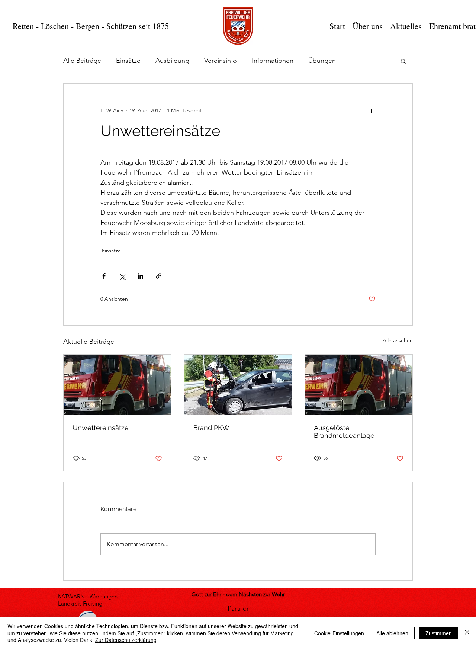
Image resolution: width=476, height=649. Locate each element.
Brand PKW (211, 428)
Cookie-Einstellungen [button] (339, 633)
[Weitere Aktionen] (371, 110)
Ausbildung (172, 60)
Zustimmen (438, 633)
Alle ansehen (398, 340)
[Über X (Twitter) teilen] (122, 276)
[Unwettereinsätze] (117, 385)
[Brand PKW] (238, 385)
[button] (403, 61)
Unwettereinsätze (101, 428)
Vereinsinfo (220, 60)
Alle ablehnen (392, 633)
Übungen (322, 60)
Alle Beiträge (82, 60)
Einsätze (128, 60)
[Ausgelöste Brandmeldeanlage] (358, 385)
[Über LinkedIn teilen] (140, 276)
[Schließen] (467, 633)
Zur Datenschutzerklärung (126, 639)
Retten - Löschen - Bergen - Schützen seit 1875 (91, 25)
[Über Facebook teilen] (103, 276)
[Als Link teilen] (158, 276)
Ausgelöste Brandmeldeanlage (344, 431)
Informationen (272, 60)
